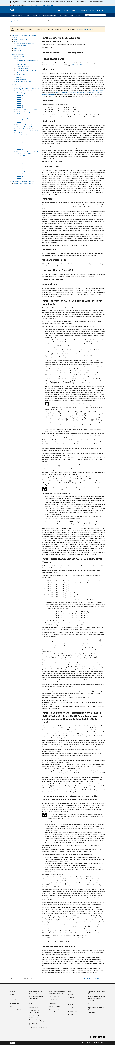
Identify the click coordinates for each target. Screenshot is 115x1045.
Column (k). (20, 122)
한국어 (70, 1001)
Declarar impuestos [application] (16, 15)
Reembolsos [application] (36, 15)
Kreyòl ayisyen (72, 1011)
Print (98, 979)
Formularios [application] (63, 15)
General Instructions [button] (18, 54)
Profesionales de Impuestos (87, 10)
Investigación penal (54, 1006)
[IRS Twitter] (94, 1037)
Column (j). (20, 107)
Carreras (12, 994)
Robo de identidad (54, 996)
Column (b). (20, 95)
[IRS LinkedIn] (100, 1037)
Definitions (17, 58)
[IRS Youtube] (104, 1037)
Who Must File (18, 77)
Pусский (70, 1004)
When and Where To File (21, 79)
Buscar (104, 15)
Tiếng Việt (71, 1008)
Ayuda (58, 10)
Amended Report (19, 87)
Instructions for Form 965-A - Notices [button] (23, 181)
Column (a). (20, 116)
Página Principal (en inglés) (16, 21)
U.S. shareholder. (21, 64)
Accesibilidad (101, 1043)
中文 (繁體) (71, 998)
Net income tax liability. (23, 66)
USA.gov (90, 1004)
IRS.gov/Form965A (77, 65)
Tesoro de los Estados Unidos (96, 991)
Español (73, 10)
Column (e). (20, 101)
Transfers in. (20, 174)
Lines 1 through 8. (22, 93)
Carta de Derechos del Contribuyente (35, 992)
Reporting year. (21, 74)
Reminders (17, 48)
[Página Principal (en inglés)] (14, 9)
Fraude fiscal (52, 1003)
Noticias (66, 10)
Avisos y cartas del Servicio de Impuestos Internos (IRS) (57, 992)
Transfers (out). (21, 172)
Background (17, 50)
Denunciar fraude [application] (75, 15)
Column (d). (20, 99)
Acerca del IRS (14, 991)
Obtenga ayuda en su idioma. (84, 29)
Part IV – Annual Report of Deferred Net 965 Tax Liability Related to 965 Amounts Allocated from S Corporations (26, 154)
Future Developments (20, 39)
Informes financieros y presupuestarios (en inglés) (17, 999)
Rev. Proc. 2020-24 (97, 90)
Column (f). (20, 103)
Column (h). (20, 176)
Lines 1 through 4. (22, 135)
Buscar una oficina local (16, 1010)
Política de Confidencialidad (89, 1043)
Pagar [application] (27, 15)
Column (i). (20, 178)
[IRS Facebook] (91, 1037)
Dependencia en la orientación (38, 1027)
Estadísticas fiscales (15, 1003)
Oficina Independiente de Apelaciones (36, 1003)
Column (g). (20, 105)
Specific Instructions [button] (18, 85)
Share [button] (88, 979)
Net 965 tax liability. (22, 68)
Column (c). (20, 97)
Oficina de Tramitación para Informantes (57, 1011)
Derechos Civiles (33, 1007)
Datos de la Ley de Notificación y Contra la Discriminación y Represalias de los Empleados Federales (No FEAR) (37, 1020)
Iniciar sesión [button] (100, 10)
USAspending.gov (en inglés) (96, 1007)
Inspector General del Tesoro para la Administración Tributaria (96, 998)
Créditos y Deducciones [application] (49, 15)
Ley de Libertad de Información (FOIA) (34, 1011)
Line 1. (18, 114)
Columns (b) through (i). (23, 118)
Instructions (28, 21)
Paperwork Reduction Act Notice (23, 183)
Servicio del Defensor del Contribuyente (36, 997)
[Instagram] (97, 1037)
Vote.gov (90, 1012)
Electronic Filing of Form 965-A (23, 81)
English (70, 1014)
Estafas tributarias (54, 1000)
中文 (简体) (71, 994)
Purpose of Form (19, 56)
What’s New (17, 41)
